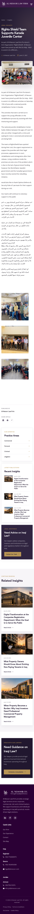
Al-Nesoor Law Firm (17, 3)
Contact (5, 837)
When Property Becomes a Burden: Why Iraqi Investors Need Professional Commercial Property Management (22, 514)
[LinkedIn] (3, 420)
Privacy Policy (7, 907)
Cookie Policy (14, 910)
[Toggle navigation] (31, 4)
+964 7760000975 (11, 857)
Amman (5, 882)
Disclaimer (6, 910)
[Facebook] (7, 420)
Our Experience (8, 833)
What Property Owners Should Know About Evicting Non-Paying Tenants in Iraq (16, 664)
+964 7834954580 (11, 865)
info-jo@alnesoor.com (12, 888)
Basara (5, 861)
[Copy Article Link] (12, 420)
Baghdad (6, 854)
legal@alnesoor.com (12, 869)
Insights (9, 20)
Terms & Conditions (18, 907)
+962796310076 (10, 885)
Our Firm (6, 830)
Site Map (6, 841)
